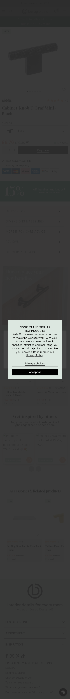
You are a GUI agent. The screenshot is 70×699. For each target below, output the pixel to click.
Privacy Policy (34, 355)
